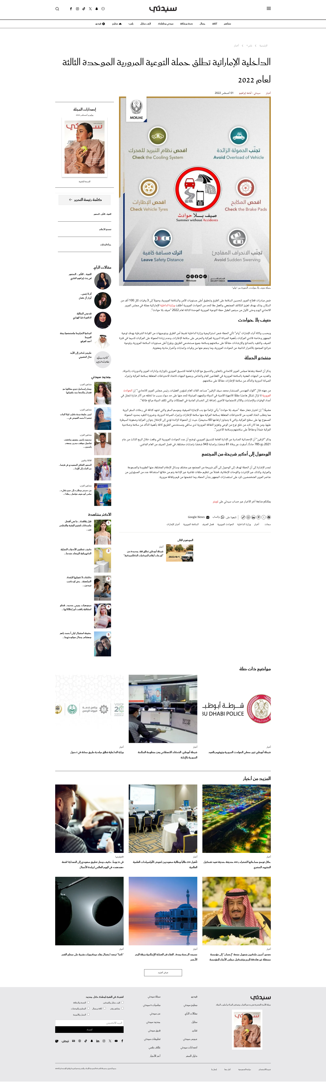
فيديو (98, 24)
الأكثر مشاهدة (99, 515)
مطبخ (115, 24)
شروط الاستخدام (265, 1069)
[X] (90, 9)
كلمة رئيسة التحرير (88, 200)
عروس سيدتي (190, 1039)
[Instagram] (77, 9)
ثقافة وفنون (86, 461)
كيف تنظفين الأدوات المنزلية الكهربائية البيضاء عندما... (76, 551)
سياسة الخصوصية (244, 1069)
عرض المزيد (163, 973)
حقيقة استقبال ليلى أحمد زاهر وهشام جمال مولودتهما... (75, 635)
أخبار (268, 93)
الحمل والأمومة (79, 1015)
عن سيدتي (155, 1013)
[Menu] (269, 8)
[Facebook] (71, 9)
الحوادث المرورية (225, 524)
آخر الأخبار (155, 1056)
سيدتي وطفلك (165, 24)
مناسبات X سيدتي (151, 1005)
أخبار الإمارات (173, 524)
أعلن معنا (227, 1069)
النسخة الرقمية (84, 181)
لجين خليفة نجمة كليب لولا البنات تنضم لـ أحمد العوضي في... (76, 416)
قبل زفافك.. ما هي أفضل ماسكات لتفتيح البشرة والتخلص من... (75, 525)
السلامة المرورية (191, 524)
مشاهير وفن (115, 1008)
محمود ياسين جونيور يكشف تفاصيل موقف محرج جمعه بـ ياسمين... (78, 443)
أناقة (214, 24)
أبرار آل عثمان (85, 298)
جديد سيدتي (101, 377)
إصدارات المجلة (84, 110)
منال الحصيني (85, 357)
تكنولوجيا (119, 857)
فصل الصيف (208, 524)
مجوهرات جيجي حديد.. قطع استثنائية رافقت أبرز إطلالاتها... (75, 607)
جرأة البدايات (105, 245)
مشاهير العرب (86, 385)
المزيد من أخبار (257, 779)
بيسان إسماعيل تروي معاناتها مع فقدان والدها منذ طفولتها (77, 391)
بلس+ (130, 24)
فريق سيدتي (154, 1030)
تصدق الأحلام (105, 229)
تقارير (194, 1030)
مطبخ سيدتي (190, 1005)
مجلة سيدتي (154, 996)
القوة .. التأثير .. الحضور (102, 214)
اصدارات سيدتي (188, 1047)
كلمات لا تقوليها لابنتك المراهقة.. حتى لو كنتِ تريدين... (78, 581)
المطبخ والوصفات (78, 1008)
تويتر (216, 501)
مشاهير (227, 24)
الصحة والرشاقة (79, 1003)
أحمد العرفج (86, 341)
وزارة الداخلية (167, 305)
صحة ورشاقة (186, 24)
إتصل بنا (214, 1069)
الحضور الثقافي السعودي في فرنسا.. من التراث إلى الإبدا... (75, 467)
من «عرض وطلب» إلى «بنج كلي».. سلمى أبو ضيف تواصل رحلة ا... (75, 492)
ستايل (194, 1022)
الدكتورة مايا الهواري (82, 318)
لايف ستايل (145, 24)
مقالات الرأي (102, 267)
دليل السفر (191, 1056)
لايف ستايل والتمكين (111, 1003)
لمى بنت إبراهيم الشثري (81, 278)
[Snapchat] (97, 9)
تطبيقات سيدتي (152, 1039)
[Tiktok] (84, 9)
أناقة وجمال (97, 1008)
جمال (202, 24)
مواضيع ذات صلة (255, 669)
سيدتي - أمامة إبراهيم (249, 93)
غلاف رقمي (154, 1047)
